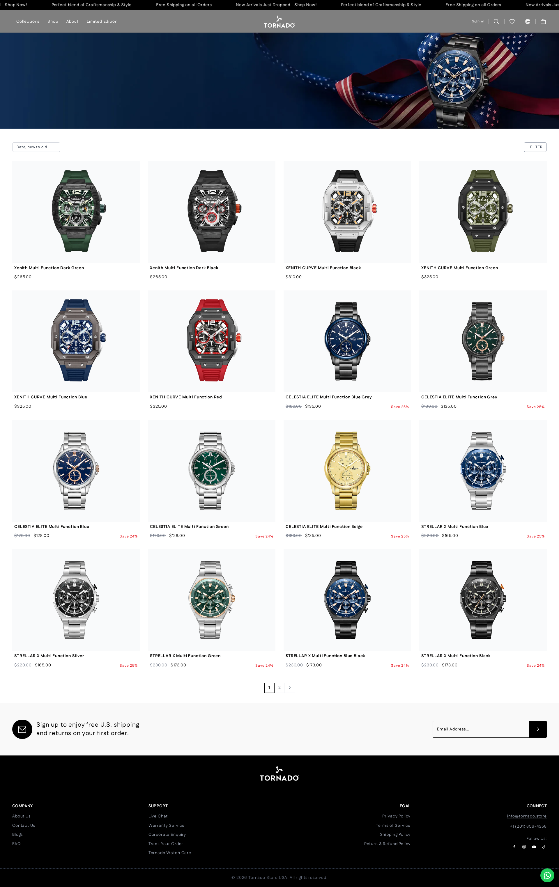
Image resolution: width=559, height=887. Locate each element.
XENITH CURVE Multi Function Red (186, 397)
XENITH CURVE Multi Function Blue (50, 397)
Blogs (17, 835)
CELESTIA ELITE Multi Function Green (189, 527)
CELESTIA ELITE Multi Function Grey (459, 397)
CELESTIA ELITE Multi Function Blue (51, 527)
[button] (543, 21)
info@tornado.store (527, 816)
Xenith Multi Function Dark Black (184, 268)
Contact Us (23, 826)
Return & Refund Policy (387, 844)
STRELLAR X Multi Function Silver (49, 656)
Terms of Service (393, 826)
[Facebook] (514, 847)
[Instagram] (524, 847)
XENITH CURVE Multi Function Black (323, 268)
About (72, 21)
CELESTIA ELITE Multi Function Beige (324, 527)
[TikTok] (544, 847)
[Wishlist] (512, 21)
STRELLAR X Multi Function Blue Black (325, 656)
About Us (21, 816)
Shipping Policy (395, 835)
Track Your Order (165, 844)
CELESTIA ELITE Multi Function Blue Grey (329, 397)
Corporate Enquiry (167, 835)
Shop (52, 21)
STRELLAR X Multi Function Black (456, 656)
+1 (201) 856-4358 (528, 826)
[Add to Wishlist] (130, 183)
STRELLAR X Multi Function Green (185, 656)
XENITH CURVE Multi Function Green (459, 268)
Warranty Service (166, 826)
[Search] (496, 21)
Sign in (478, 21)
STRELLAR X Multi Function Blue (454, 527)
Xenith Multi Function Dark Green (49, 268)
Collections (27, 21)
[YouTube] (534, 847)
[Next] (290, 688)
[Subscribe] (538, 729)
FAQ (16, 844)
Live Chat (158, 816)
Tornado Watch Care (169, 853)
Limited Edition (102, 21)
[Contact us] (547, 875)
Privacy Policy (396, 816)
